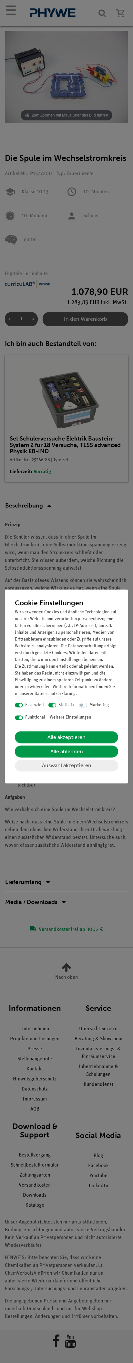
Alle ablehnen (66, 751)
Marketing (99, 705)
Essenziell (34, 705)
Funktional (35, 717)
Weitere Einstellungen (70, 717)
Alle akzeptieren (66, 737)
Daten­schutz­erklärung (55, 693)
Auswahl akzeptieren (66, 765)
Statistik (66, 705)
